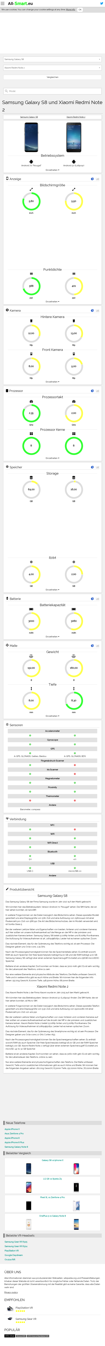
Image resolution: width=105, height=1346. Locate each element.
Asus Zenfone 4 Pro (14, 1133)
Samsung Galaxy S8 (29, 117)
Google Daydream (14, 1255)
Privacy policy (11, 1292)
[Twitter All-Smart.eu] (101, 3)
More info (70, 9)
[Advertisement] (52, 33)
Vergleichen (52, 77)
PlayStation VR (12, 1250)
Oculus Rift (10, 1259)
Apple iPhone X (12, 1129)
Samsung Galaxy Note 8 (16, 1147)
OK (80, 9)
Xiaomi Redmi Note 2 (76, 117)
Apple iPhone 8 (12, 1138)
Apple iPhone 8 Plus (14, 1142)
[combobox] (52, 59)
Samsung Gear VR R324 (16, 1246)
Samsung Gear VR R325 (16, 1242)
